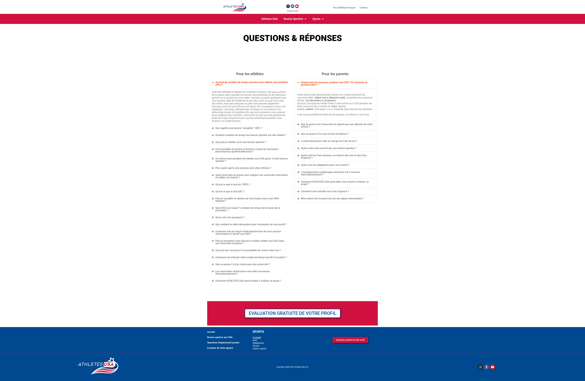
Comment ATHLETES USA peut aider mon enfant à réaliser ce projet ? (335, 183)
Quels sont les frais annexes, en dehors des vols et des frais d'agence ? (334, 156)
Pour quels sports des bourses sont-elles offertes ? (243, 168)
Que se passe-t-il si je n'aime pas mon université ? (242, 264)
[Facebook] (292, 6)
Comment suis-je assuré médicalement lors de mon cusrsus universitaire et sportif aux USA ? (248, 232)
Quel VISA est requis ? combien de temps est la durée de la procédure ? (247, 209)
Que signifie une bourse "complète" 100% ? (238, 128)
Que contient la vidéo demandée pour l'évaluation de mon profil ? (251, 224)
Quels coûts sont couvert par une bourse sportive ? (328, 148)
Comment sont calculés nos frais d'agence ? (325, 191)
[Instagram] (288, 6)
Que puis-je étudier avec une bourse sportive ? (240, 142)
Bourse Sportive (293, 18)
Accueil (211, 332)
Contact (363, 7)
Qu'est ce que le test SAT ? (230, 191)
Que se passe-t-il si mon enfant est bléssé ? (325, 133)
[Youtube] (297, 6)
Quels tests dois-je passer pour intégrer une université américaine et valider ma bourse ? (251, 176)
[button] (250, 83)
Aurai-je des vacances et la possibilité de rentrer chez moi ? (248, 250)
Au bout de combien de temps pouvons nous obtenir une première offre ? (251, 83)
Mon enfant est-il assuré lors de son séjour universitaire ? (332, 198)
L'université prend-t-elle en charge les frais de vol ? (329, 141)
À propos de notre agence (220, 348)
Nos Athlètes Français (344, 7)
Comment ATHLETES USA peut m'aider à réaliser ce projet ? (248, 280)
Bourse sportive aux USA (219, 337)
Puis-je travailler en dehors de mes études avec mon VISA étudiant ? (247, 199)
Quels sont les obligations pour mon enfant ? (325, 165)
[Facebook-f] (486, 367)
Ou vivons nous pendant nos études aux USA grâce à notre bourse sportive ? (251, 159)
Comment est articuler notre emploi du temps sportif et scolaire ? (251, 257)
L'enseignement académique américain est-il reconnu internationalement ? (330, 173)
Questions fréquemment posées (223, 342)
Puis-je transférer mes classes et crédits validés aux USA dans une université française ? (249, 242)
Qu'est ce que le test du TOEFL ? (233, 184)
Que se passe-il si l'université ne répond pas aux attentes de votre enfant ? (337, 125)
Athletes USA (269, 18)
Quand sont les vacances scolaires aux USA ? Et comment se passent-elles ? (334, 83)
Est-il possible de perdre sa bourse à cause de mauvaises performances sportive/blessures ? (246, 150)
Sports (316, 18)
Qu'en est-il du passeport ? (230, 217)
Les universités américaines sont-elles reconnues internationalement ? (242, 272)
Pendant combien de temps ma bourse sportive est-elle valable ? (250, 135)
